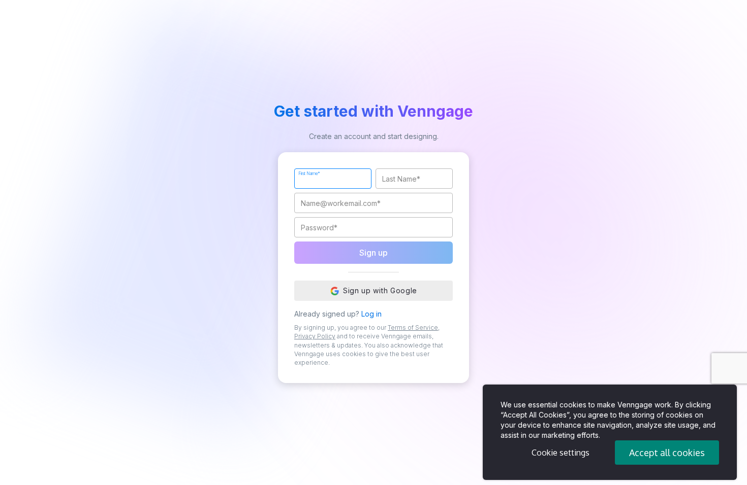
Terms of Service (413, 327)
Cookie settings (560, 452)
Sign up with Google (380, 290)
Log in (371, 313)
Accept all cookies (667, 452)
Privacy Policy (314, 336)
